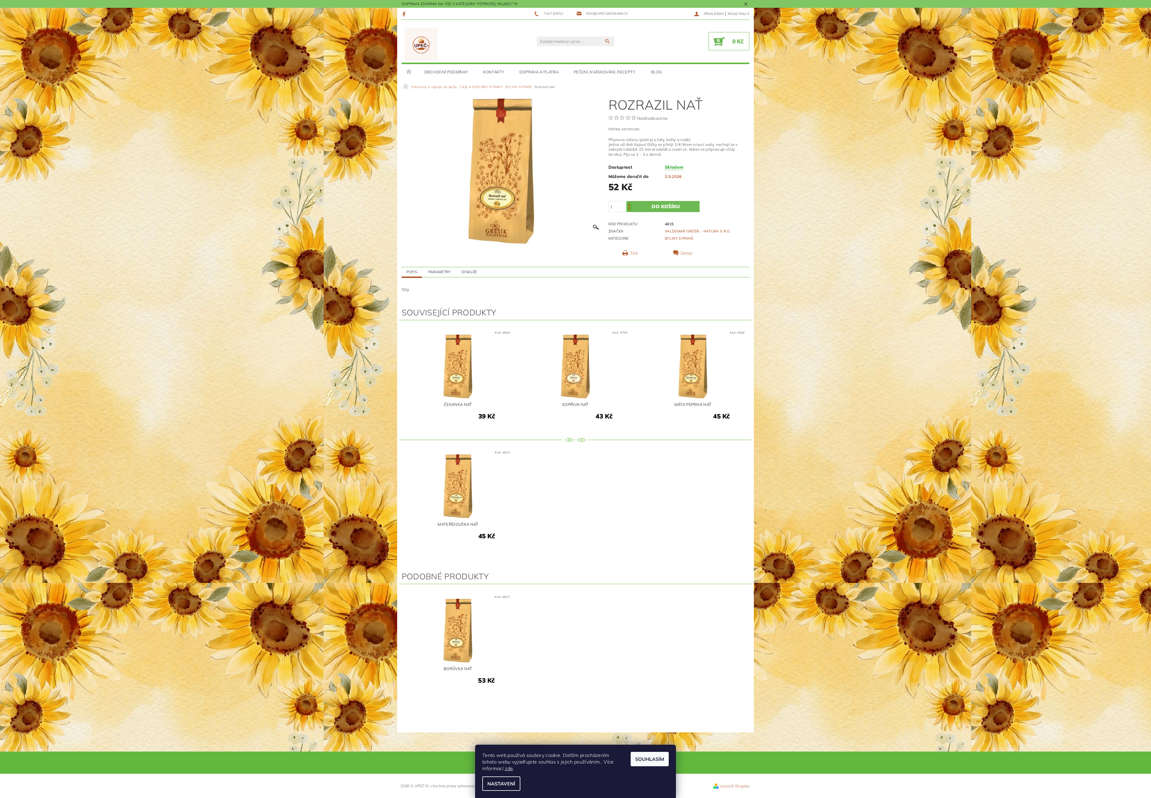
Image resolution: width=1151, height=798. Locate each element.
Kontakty (493, 71)
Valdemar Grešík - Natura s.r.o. (698, 231)
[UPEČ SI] (421, 44)
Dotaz (687, 253)
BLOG (656, 71)
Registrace (738, 14)
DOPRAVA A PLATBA (539, 71)
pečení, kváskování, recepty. (605, 71)
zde (509, 768)
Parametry (439, 272)
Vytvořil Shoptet (734, 786)
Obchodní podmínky (446, 71)
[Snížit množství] (629, 209)
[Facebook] (405, 13)
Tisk (634, 253)
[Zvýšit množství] (629, 204)
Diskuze (469, 272)
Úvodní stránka (409, 72)
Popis (412, 272)
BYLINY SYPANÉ (679, 238)
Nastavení (501, 784)
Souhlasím (649, 759)
